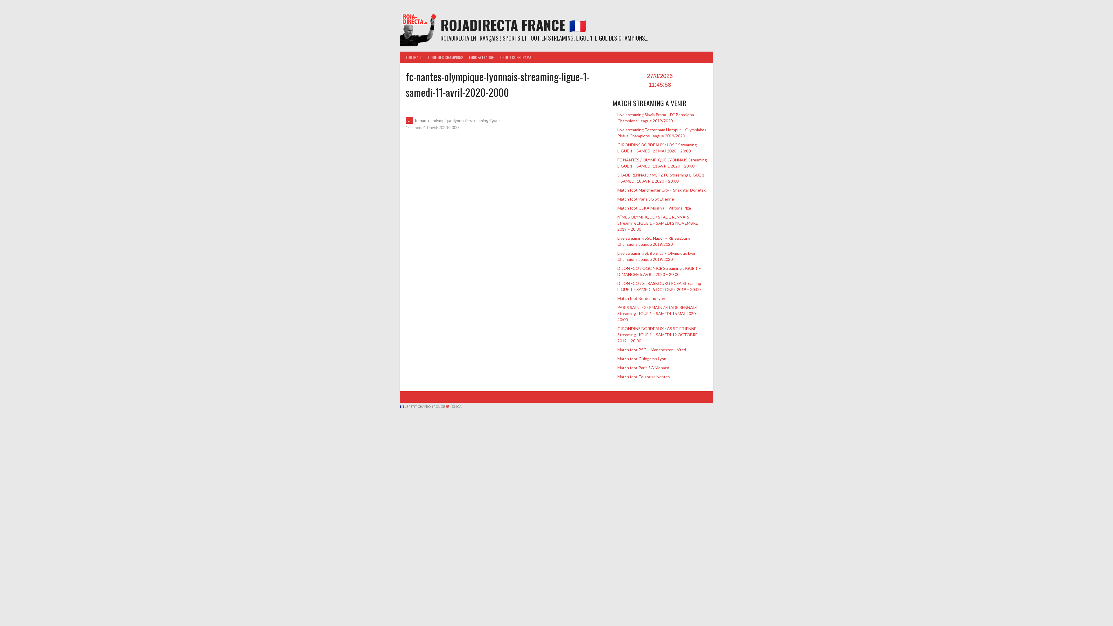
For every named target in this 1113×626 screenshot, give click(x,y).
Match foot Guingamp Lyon (641, 358)
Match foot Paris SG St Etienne (645, 198)
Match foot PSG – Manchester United (651, 349)
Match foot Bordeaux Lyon (641, 298)
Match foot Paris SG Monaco (643, 367)
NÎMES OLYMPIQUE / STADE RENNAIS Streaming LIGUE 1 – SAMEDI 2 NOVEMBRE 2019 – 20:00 (657, 223)
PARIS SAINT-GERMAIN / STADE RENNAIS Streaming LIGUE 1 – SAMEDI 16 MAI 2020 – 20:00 (658, 313)
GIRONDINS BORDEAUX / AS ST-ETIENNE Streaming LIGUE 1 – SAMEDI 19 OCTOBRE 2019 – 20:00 (657, 334)
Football (414, 57)
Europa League (481, 57)
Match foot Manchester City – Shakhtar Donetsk (661, 190)
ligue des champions (445, 57)
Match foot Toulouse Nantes (643, 376)
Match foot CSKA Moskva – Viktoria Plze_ (655, 207)
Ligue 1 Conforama (515, 57)
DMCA (456, 406)
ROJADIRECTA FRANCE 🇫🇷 (513, 24)
